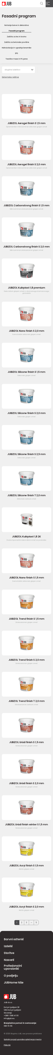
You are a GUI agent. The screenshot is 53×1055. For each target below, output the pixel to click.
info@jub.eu (9, 1018)
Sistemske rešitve (10, 77)
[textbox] (14, 69)
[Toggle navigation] (49, 3)
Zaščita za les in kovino (16, 36)
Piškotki (7, 1045)
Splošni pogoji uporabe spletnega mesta (22, 1039)
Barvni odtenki (14, 939)
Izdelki (8, 946)
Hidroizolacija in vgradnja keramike (16, 48)
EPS (16, 53)
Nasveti (9, 960)
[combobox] (18, 69)
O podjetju (11, 976)
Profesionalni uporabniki (13, 967)
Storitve (9, 953)
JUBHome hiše (13, 983)
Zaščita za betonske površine (16, 42)
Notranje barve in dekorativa (16, 25)
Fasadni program (17, 31)
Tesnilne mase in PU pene (17, 59)
